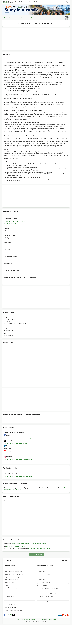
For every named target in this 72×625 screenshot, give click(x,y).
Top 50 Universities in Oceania (12, 585)
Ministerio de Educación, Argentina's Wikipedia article (18, 476)
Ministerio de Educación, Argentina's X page (15, 443)
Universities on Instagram (45, 574)
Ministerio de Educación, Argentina (14, 221)
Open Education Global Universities (13, 610)
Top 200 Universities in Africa (12, 579)
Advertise (34, 619)
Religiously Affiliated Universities (46, 599)
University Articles (43, 591)
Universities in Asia (9, 601)
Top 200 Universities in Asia (11, 582)
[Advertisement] (36, 39)
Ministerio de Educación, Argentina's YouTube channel (18, 454)
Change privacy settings (50, 619)
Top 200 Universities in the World (13, 568)
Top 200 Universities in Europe (12, 577)
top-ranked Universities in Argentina (15, 546)
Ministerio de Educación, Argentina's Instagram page (18, 459)
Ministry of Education (10, 223)
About (18, 619)
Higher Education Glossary (45, 601)
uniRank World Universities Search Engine (39, 548)
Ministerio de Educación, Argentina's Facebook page (18, 438)
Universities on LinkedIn (44, 582)
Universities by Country (34, 2)
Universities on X (42, 571)
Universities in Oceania (10, 604)
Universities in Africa (10, 599)
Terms (38, 619)
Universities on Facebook (45, 568)
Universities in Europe (10, 596)
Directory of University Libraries (46, 596)
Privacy (42, 619)
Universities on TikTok (44, 579)
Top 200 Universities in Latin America (14, 574)
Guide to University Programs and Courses (49, 588)
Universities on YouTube (44, 577)
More (43, 2)
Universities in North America (12, 591)
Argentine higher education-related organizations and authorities (28, 543)
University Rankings (20, 2)
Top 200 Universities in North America (14, 571)
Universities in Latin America (11, 593)
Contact (29, 619)
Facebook (9, 614)
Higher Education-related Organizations (48, 593)
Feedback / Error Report (36, 554)
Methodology (23, 619)
